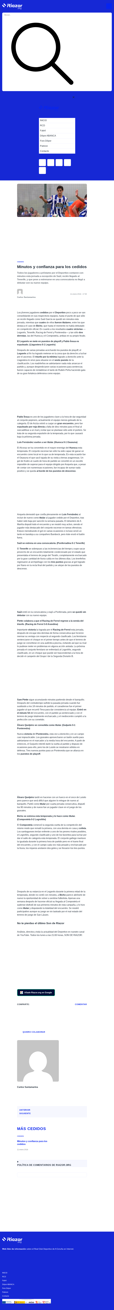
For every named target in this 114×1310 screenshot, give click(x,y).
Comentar (81, 1004)
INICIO (4, 1273)
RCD (4, 1277)
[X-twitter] (22, 1256)
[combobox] (15, 15)
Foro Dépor (6, 1288)
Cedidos (20, 262)
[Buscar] (42, 54)
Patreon (5, 1292)
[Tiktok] (30, 1256)
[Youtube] (5, 1256)
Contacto (5, 1296)
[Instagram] (14, 1256)
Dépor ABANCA (8, 1284)
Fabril (4, 1281)
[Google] (47, 1256)
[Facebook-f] (39, 1256)
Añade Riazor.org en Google (38, 992)
